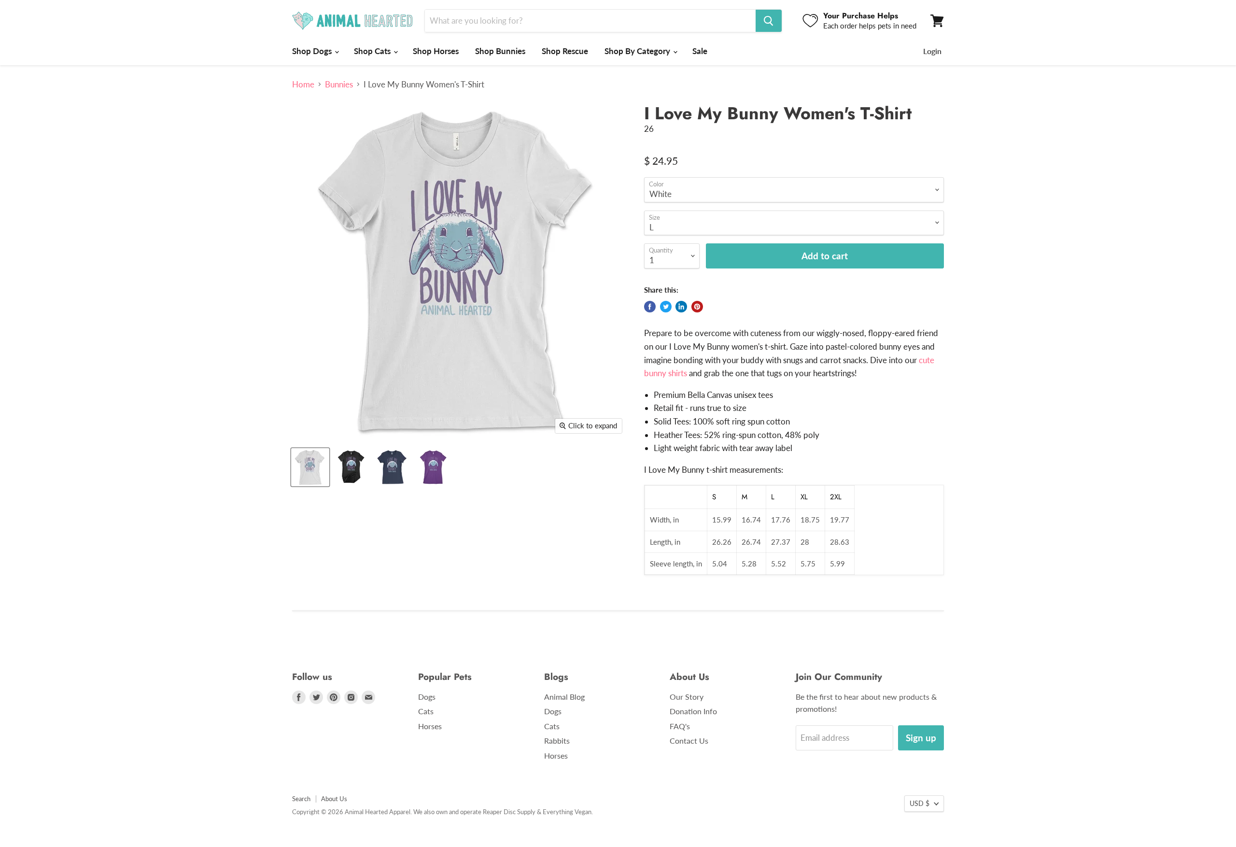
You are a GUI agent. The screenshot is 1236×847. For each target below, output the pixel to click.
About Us (334, 799)
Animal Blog (564, 696)
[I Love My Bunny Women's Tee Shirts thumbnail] (433, 467)
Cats (426, 711)
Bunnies (339, 84)
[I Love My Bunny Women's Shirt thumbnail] (351, 467)
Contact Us (689, 740)
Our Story (686, 696)
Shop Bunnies (500, 51)
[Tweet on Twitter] (666, 306)
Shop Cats (373, 51)
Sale (699, 51)
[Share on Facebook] (650, 306)
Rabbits (557, 740)
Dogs (426, 696)
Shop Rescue (565, 51)
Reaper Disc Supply (509, 812)
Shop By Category (638, 51)
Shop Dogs (313, 51)
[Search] (769, 21)
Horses (430, 726)
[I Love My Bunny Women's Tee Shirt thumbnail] (392, 467)
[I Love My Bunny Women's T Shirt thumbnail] (310, 467)
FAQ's (680, 726)
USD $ (919, 803)
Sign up (921, 737)
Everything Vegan (567, 812)
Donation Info (693, 711)
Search (301, 799)
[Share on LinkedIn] (681, 306)
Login (932, 51)
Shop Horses (436, 51)
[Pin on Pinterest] (697, 306)
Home (303, 84)
